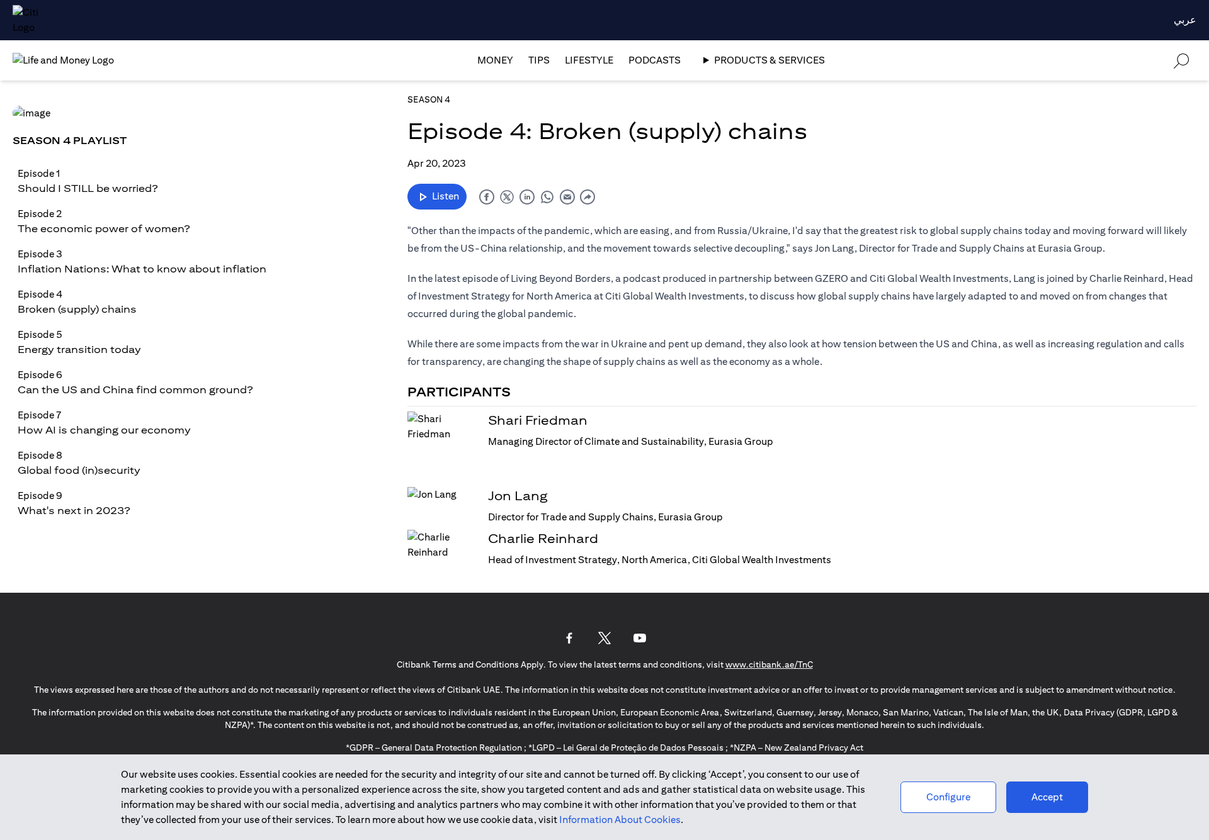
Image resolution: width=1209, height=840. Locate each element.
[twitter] (506, 196)
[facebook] (486, 196)
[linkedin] (527, 196)
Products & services (769, 60)
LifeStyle (589, 60)
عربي (1185, 20)
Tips (539, 60)
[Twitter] (604, 638)
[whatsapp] (547, 196)
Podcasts (654, 60)
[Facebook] (569, 638)
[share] (587, 196)
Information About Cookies (620, 820)
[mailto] (567, 196)
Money (495, 60)
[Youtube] (639, 638)
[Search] (1181, 60)
